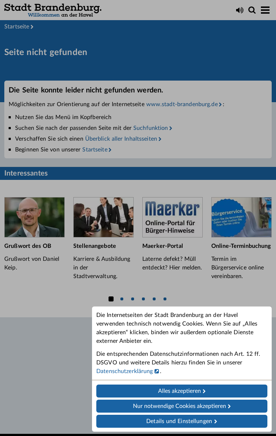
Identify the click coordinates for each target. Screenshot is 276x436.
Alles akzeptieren (179, 391)
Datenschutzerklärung (124, 371)
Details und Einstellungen (179, 421)
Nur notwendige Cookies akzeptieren (179, 406)
